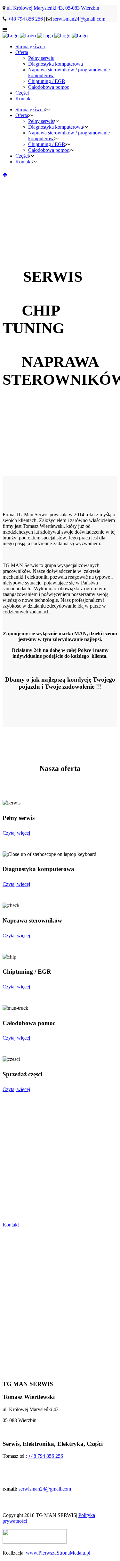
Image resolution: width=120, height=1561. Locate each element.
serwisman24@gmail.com (79, 19)
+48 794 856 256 (25, 19)
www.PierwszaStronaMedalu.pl (59, 1553)
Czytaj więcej (16, 833)
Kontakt (11, 1224)
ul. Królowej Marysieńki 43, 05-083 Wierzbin (53, 8)
